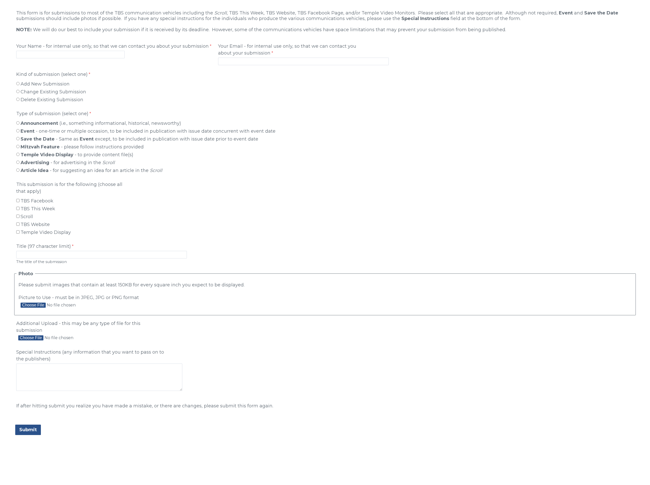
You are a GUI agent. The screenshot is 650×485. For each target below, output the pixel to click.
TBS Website (35, 224)
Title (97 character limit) (43, 246)
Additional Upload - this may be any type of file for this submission (78, 327)
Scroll (27, 216)
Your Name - (112, 46)
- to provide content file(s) (78, 155)
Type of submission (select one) (52, 113)
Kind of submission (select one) (52, 74)
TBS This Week (38, 209)
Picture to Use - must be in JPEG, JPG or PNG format (79, 297)
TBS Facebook (37, 201)
